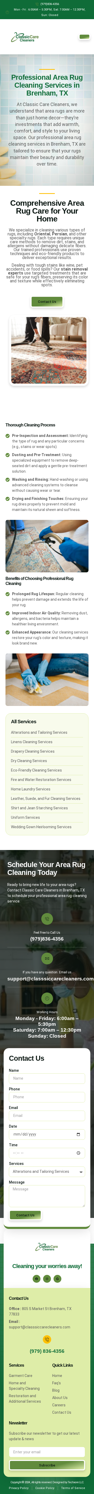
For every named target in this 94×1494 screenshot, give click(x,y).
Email (13, 1108)
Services (16, 1164)
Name (14, 1070)
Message (17, 1182)
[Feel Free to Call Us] (47, 919)
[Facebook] (36, 1279)
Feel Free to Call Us (47, 933)
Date (13, 1126)
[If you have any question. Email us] (47, 958)
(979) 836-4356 (47, 1351)
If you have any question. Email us (47, 972)
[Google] (57, 1279)
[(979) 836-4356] (47, 1339)
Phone (14, 1089)
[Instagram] (47, 1279)
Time (13, 1145)
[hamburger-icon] (84, 37)
